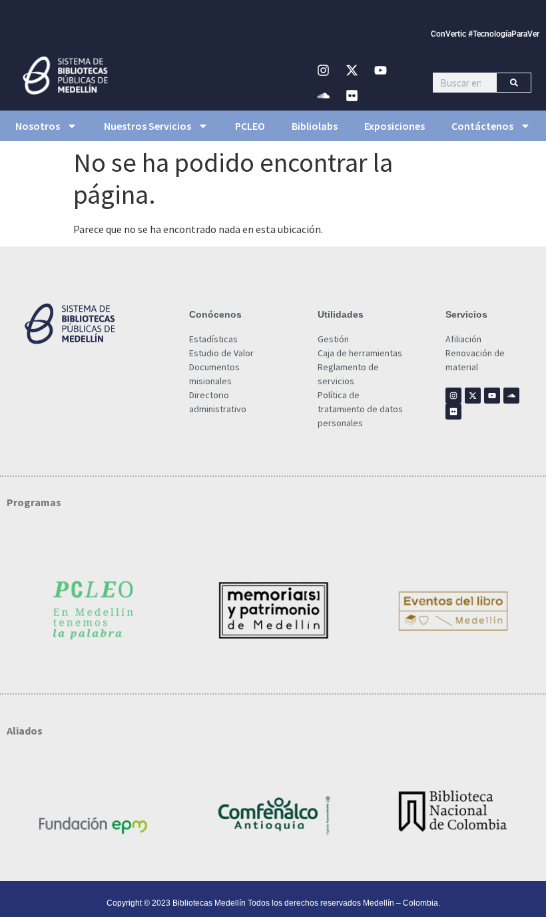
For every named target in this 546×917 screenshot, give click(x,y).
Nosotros (37, 126)
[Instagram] (323, 70)
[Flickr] (351, 95)
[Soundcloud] (323, 95)
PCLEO (250, 126)
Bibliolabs (315, 126)
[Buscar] (514, 82)
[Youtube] (380, 70)
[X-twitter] (351, 70)
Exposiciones (394, 126)
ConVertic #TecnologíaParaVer (485, 34)
